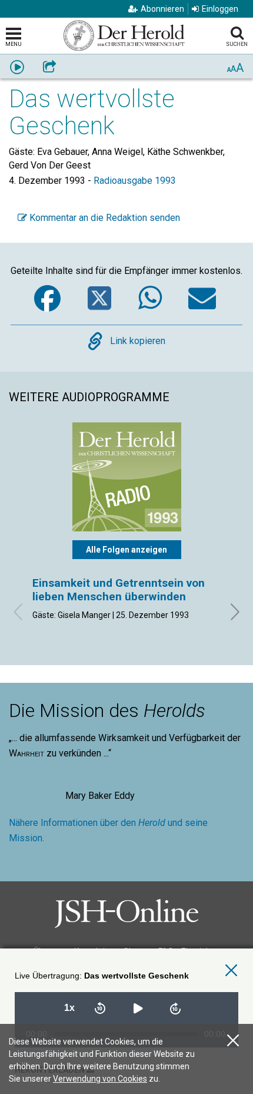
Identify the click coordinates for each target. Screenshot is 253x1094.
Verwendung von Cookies (100, 1078)
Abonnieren (162, 9)
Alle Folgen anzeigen (126, 549)
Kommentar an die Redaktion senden (103, 217)
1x (69, 1008)
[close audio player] (231, 970)
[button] (138, 1008)
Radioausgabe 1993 (135, 180)
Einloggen (220, 9)
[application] (126, 1005)
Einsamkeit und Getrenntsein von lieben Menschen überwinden (118, 589)
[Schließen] (233, 1040)
